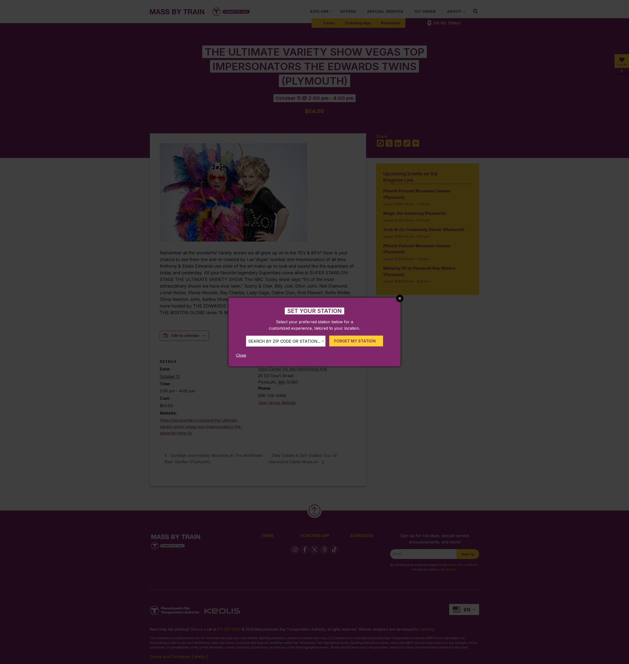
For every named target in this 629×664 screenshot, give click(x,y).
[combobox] (286, 341)
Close (241, 355)
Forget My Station (355, 341)
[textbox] (285, 341)
